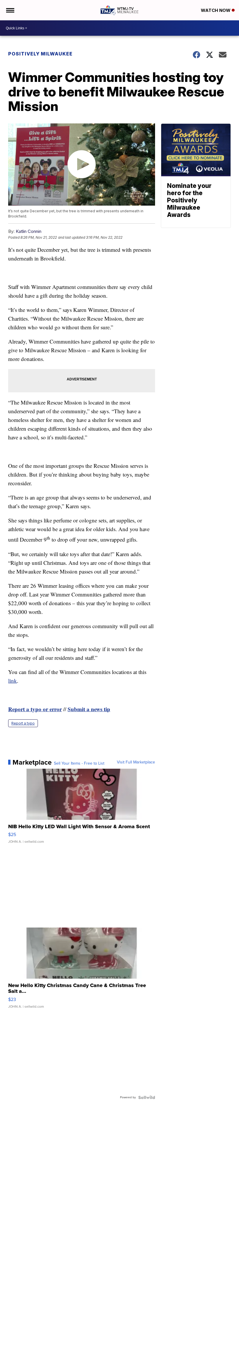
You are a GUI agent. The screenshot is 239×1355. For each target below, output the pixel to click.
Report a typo (23, 723)
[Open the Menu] (9, 10)
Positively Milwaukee (40, 54)
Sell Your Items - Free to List (79, 763)
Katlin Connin (28, 231)
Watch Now (216, 10)
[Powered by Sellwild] (146, 1097)
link (12, 680)
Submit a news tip (89, 709)
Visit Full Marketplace (136, 762)
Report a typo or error (35, 709)
